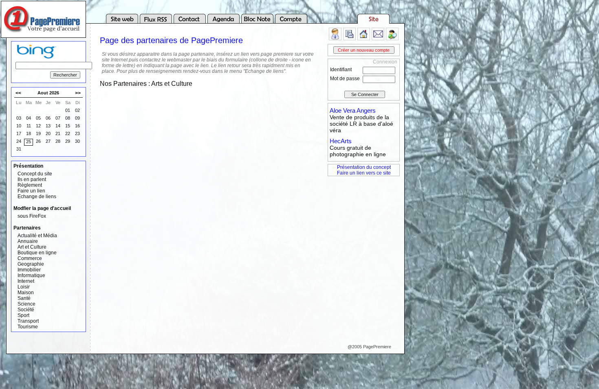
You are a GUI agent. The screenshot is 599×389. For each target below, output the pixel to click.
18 (28, 133)
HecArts (341, 141)
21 (57, 133)
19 (38, 133)
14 (57, 125)
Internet (26, 281)
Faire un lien (31, 191)
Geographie (31, 264)
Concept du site (35, 174)
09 (77, 118)
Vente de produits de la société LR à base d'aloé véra (361, 123)
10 (18, 125)
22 (67, 133)
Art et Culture (32, 247)
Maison (26, 292)
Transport (28, 321)
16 (77, 125)
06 (48, 118)
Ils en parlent (32, 179)
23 (77, 133)
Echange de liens (37, 196)
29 (67, 141)
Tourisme (28, 327)
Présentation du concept (364, 167)
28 (57, 141)
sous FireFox (32, 216)
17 (18, 133)
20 (48, 133)
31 (18, 148)
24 (18, 141)
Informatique (31, 275)
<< (18, 93)
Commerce (30, 258)
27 (48, 141)
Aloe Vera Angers (353, 110)
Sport (23, 315)
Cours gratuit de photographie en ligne (358, 150)
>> (78, 93)
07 (57, 118)
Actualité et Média (37, 235)
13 (48, 125)
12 (38, 125)
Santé (24, 298)
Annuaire (28, 241)
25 (28, 141)
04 (28, 118)
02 (77, 110)
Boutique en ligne (37, 253)
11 (28, 125)
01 (67, 110)
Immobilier (29, 270)
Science (26, 304)
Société (26, 310)
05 (38, 118)
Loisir (24, 287)
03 (18, 118)
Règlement (30, 185)
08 (67, 118)
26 (38, 141)
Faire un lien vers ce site (364, 173)
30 (77, 141)
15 (67, 125)
